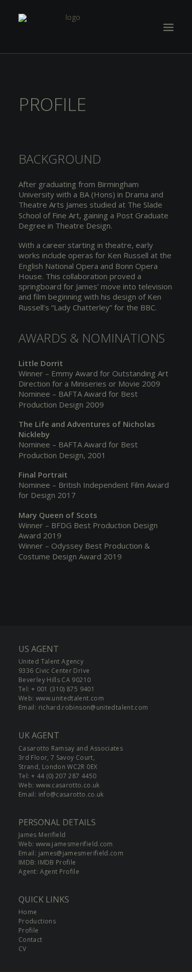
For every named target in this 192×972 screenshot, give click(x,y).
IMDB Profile (57, 862)
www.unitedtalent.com (70, 698)
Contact (30, 939)
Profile (28, 930)
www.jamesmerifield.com (74, 844)
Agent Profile (60, 871)
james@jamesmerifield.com (81, 853)
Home (27, 912)
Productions (37, 921)
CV (22, 948)
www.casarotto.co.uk (68, 785)
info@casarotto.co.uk (71, 794)
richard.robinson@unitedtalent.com (93, 707)
